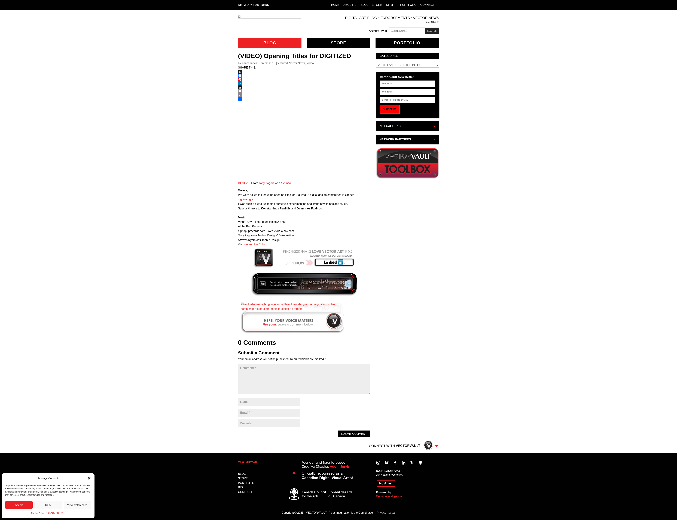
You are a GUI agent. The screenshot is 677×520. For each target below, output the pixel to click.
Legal (391, 512)
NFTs (389, 4)
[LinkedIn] (304, 83)
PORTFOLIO (408, 4)
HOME (335, 4)
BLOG (364, 4)
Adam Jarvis (249, 63)
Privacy (381, 512)
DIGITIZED (245, 183)
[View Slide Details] (292, 308)
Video (310, 63)
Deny (48, 504)
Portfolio (407, 43)
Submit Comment (354, 433)
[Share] (304, 99)
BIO (240, 487)
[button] (89, 478)
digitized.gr (245, 199)
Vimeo (287, 183)
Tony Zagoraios (268, 183)
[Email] (304, 91)
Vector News (297, 63)
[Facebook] (304, 76)
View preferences (77, 504)
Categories (389, 55)
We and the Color (255, 244)
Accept (19, 504)
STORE (377, 4)
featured (282, 63)
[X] (304, 72)
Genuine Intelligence (389, 496)
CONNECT (427, 4)
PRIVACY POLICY (54, 513)
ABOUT (348, 4)
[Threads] (304, 87)
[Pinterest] (304, 80)
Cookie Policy (37, 513)
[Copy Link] (304, 95)
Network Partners (253, 4)
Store (338, 43)
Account (374, 31)
